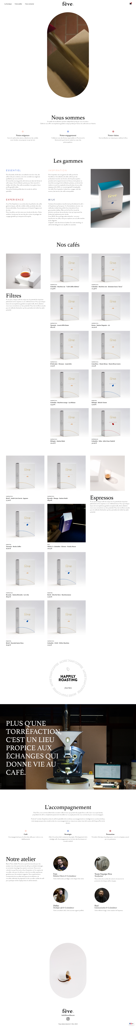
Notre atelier (18, 4)
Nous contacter (29, 4)
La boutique (8, 4)
